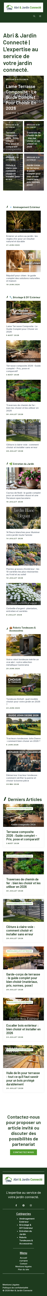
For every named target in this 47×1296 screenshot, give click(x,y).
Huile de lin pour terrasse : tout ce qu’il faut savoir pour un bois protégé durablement (23, 1078)
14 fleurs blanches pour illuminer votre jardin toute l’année (23, 533)
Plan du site (23, 1269)
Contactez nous (23, 1152)
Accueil (23, 1258)
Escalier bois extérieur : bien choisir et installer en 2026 (23, 1029)
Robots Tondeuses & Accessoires (22, 629)
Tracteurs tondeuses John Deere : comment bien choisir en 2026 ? (23, 739)
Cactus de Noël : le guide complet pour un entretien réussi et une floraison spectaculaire (23, 495)
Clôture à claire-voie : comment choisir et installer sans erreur (13, 172)
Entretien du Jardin (23, 463)
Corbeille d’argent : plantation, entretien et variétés (21, 609)
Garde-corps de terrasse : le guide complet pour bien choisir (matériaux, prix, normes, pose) (34, 175)
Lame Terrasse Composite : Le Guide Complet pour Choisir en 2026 (21, 97)
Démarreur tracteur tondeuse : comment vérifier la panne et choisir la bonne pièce (22, 778)
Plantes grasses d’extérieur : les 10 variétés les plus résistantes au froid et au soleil (22, 572)
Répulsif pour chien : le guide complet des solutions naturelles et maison (23, 278)
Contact (23, 1263)
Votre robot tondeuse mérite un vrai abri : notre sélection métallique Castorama (22, 662)
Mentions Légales (11, 1284)
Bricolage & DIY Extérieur (17, 79)
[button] (34, 16)
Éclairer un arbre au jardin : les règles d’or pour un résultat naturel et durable (22, 239)
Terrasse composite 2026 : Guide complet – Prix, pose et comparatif (12, 139)
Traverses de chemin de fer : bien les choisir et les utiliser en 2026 (34, 139)
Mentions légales (23, 1266)
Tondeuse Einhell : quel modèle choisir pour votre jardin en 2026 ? (23, 702)
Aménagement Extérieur (26, 207)
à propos (23, 1260)
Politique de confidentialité (15, 1287)
